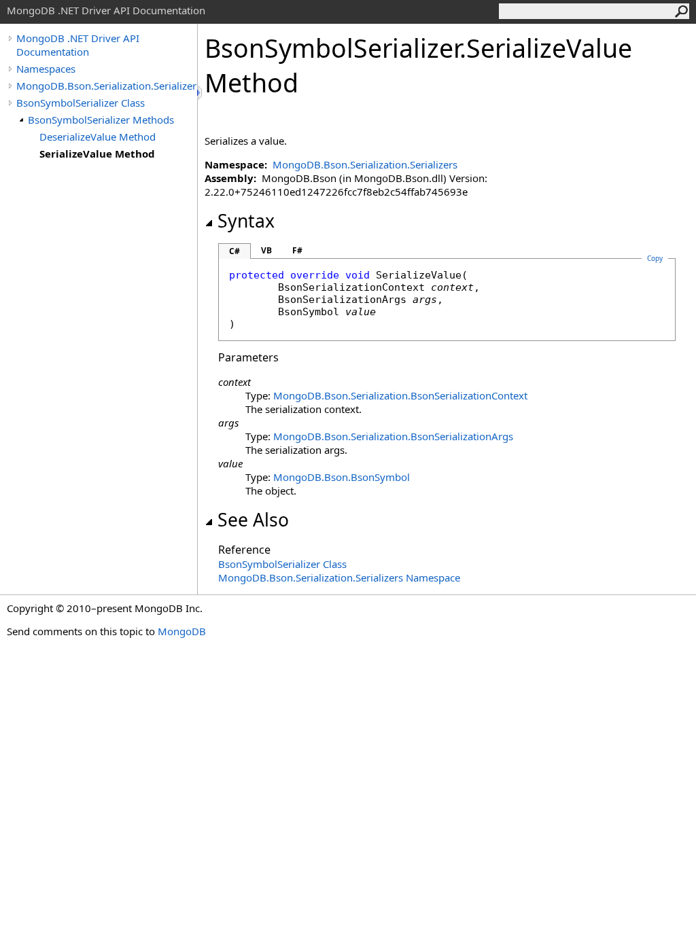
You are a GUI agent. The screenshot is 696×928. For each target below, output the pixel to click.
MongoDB (182, 631)
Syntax (246, 221)
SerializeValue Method (97, 153)
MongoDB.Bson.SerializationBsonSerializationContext (400, 395)
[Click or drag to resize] (200, 93)
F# (297, 250)
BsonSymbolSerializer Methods (101, 119)
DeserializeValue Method (97, 136)
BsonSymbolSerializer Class (80, 102)
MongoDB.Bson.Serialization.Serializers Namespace (339, 577)
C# (234, 251)
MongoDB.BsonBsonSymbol (341, 477)
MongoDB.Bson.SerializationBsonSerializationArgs (393, 436)
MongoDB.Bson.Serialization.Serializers (106, 85)
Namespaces (45, 68)
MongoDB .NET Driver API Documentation (77, 44)
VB (266, 250)
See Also (253, 519)
